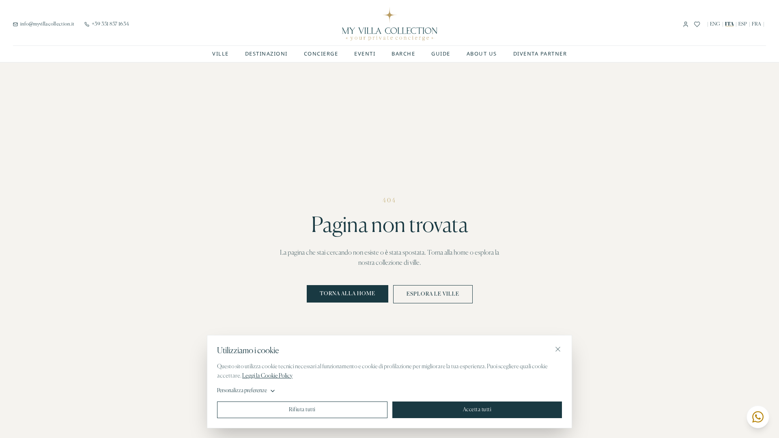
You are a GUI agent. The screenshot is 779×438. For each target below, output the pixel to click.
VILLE (220, 53)
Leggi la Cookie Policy (267, 376)
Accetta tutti (477, 409)
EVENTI (364, 53)
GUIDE (440, 53)
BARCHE (403, 53)
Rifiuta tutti (302, 409)
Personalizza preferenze (242, 390)
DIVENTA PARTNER (540, 53)
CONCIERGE (321, 53)
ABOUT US (482, 53)
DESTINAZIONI (266, 53)
